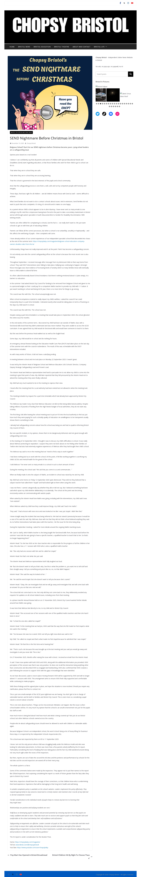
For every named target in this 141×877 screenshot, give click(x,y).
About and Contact (81, 47)
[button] (106, 46)
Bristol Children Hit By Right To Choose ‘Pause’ (71, 856)
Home (12, 47)
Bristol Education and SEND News (21, 132)
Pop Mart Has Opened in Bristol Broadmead (28, 855)
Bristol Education (42, 47)
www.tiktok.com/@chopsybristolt (27, 845)
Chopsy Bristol (31, 143)
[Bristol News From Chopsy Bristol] (70, 12)
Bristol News (24, 47)
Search (130, 74)
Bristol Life (99, 47)
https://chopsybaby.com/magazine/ (27, 842)
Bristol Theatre (61, 47)
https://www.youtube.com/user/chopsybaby (32, 847)
